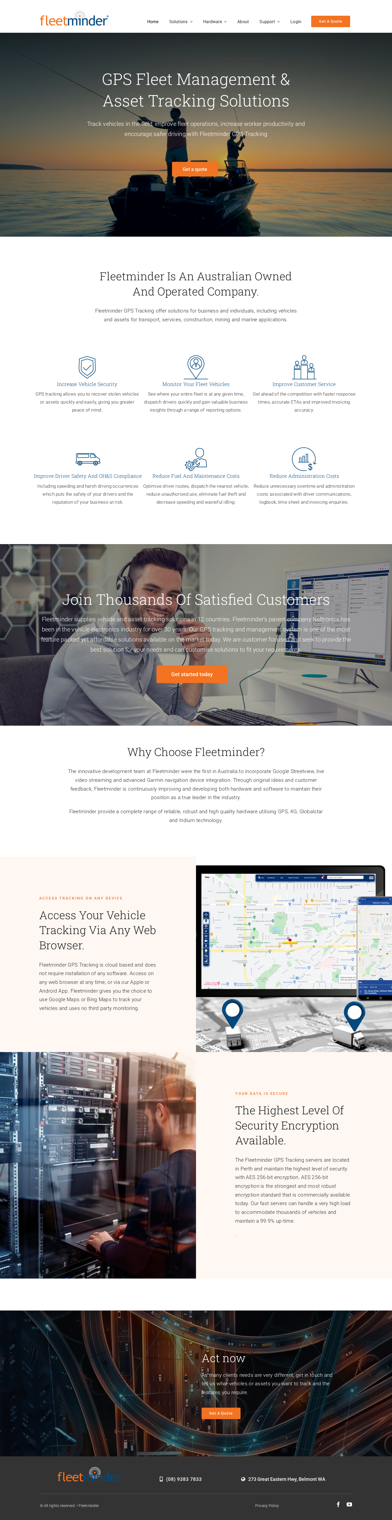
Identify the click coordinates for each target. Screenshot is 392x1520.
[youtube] (349, 1504)
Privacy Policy (267, 1505)
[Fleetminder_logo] (74, 12)
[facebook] (338, 1504)
